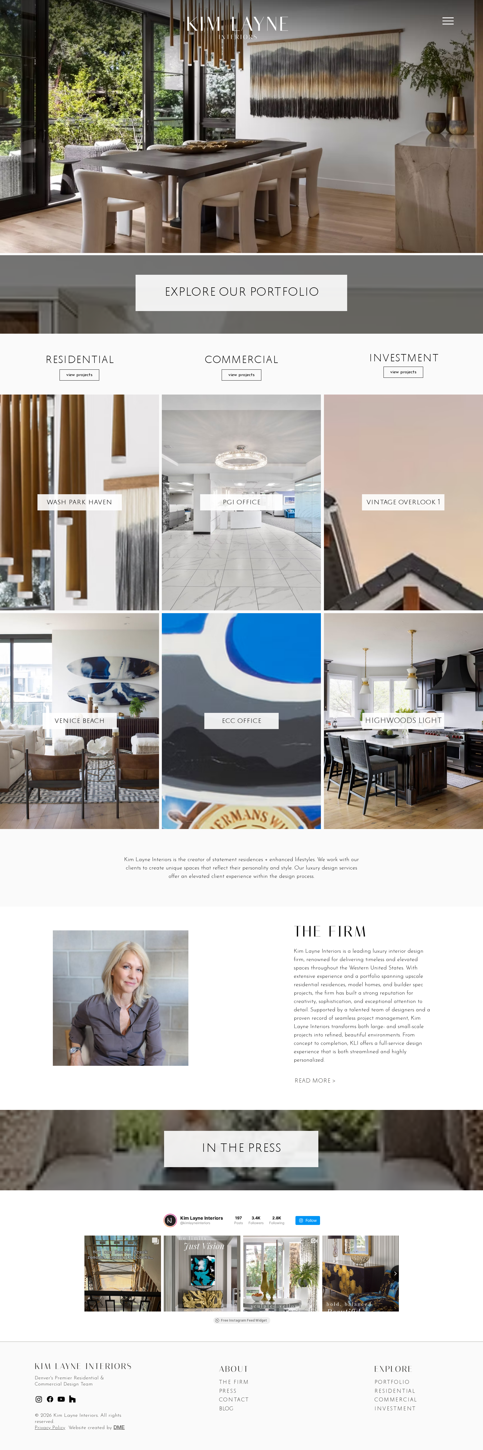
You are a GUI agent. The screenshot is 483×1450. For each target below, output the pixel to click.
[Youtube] (61, 1399)
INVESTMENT (395, 1409)
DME (119, 1427)
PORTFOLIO (391, 1382)
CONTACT (235, 1400)
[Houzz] (72, 1399)
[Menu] (448, 20)
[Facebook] (50, 1399)
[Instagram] (39, 1399)
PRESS (228, 1391)
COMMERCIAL (395, 1400)
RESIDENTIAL (394, 1391)
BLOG (226, 1409)
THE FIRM (234, 1382)
